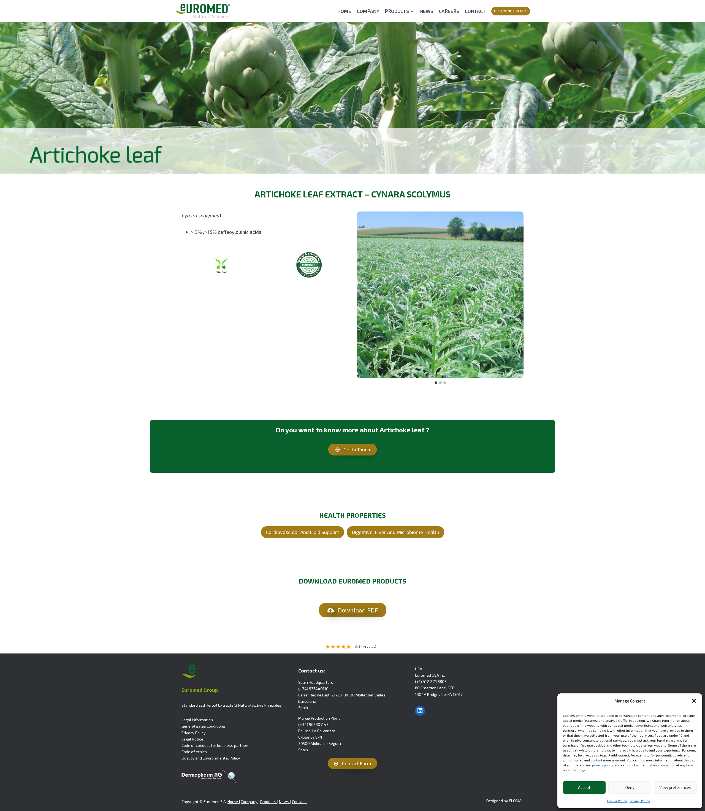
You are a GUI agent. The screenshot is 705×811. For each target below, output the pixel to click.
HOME (344, 11)
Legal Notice (192, 739)
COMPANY (368, 11)
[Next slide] (519, 294)
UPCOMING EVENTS (510, 11)
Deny (629, 787)
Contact (299, 801)
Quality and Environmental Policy (210, 758)
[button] (694, 701)
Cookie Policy (617, 801)
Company (249, 801)
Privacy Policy (640, 801)
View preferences (675, 787)
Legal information (197, 719)
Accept (584, 787)
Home (233, 801)
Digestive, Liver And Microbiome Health (395, 532)
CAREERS (449, 11)
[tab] (436, 382)
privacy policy (602, 765)
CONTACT (475, 11)
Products (268, 801)
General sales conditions (203, 726)
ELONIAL (516, 800)
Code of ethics (194, 751)
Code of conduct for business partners (215, 745)
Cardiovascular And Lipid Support (302, 532)
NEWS (426, 11)
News (284, 801)
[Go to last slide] (361, 294)
